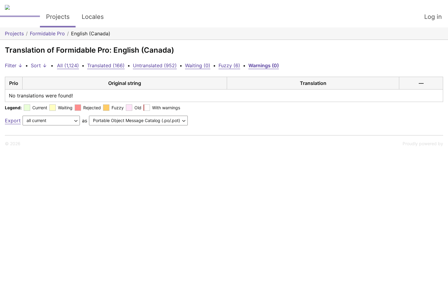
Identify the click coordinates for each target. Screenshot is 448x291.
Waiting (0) (197, 65)
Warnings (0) (263, 65)
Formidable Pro (47, 33)
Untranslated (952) (155, 65)
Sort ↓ (39, 65)
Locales (93, 16)
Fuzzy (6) (229, 65)
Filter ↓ (14, 65)
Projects (57, 16)
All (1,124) (68, 65)
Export (13, 120)
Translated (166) (106, 65)
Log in (433, 16)
